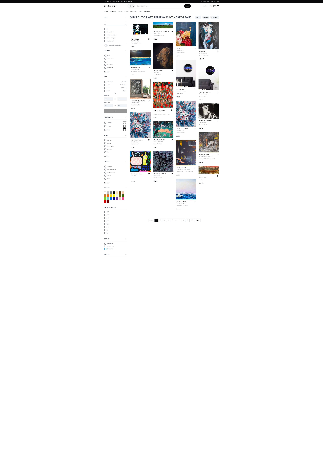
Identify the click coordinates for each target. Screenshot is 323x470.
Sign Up (211, 6)
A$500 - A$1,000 (111, 38)
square (108, 129)
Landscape (109, 166)
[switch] (106, 45)
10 (192, 220)
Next (197, 220)
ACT (108, 218)
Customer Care (205, 1)
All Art (106, 11)
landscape (109, 122)
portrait (109, 126)
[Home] (110, 6)
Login (204, 6)
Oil (107, 61)
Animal (108, 178)
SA (107, 230)
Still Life (109, 175)
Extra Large (110, 81)
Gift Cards (133, 11)
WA (108, 227)
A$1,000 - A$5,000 (112, 35)
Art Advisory (147, 11)
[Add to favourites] (149, 39)
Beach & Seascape (111, 169)
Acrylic (108, 55)
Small (108, 90)
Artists (120, 11)
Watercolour (110, 64)
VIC (108, 212)
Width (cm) (106, 95)
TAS (108, 221)
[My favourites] (215, 6)
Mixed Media (110, 67)
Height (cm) (107, 102)
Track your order (215, 1)
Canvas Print (110, 58)
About (126, 11)
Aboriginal (109, 143)
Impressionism (110, 146)
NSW (108, 215)
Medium (109, 87)
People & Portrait (111, 172)
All (107, 29)
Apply (115, 111)
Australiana (109, 149)
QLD (108, 224)
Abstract (109, 140)
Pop (108, 152)
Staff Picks (113, 11)
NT (107, 233)
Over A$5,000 (110, 32)
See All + (106, 72)
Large (108, 84)
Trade (140, 11)
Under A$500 (110, 41)
